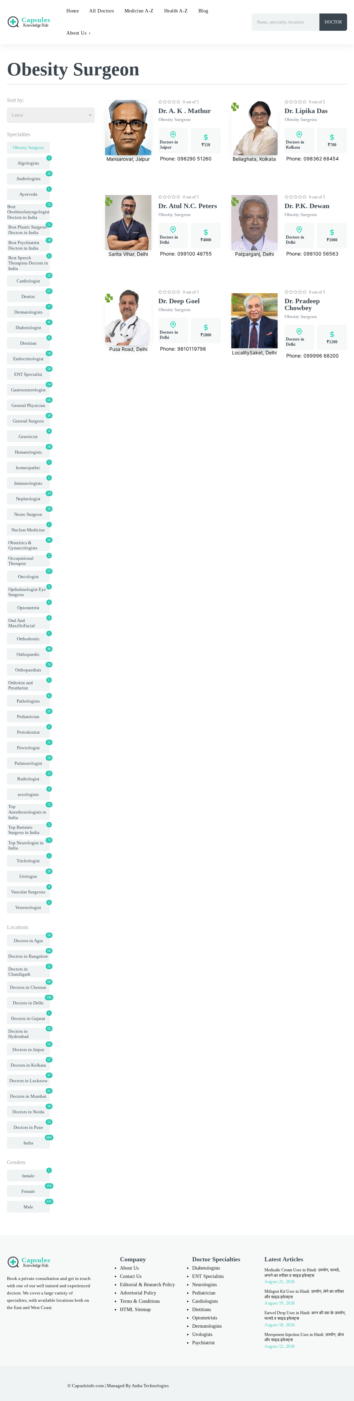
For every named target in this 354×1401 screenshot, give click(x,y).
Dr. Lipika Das (306, 110)
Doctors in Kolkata (295, 145)
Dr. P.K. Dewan (307, 206)
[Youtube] (231, 1383)
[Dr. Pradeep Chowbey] (254, 321)
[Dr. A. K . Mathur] (128, 128)
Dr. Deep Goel (179, 301)
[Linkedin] (202, 1383)
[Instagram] (188, 1383)
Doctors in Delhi (169, 240)
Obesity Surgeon (174, 119)
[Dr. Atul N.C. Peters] (128, 223)
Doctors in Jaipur (169, 145)
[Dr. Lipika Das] (254, 128)
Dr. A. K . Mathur (184, 110)
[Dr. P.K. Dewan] (254, 223)
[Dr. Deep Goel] (128, 317)
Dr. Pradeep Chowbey (302, 304)
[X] (217, 1383)
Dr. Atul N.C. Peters (187, 206)
